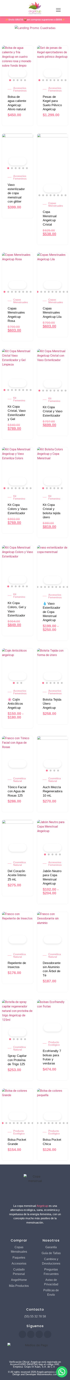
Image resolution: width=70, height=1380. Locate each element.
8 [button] (65, 80)
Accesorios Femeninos (20, 89)
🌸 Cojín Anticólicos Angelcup (15, 704)
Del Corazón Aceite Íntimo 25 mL (17, 875)
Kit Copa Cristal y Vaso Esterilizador (52, 411)
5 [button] (25, 80)
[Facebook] (22, 1334)
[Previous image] (7, 61)
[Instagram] (39, 1334)
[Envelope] (47, 1334)
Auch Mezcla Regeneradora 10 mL (52, 791)
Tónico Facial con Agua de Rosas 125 (17, 791)
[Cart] (7, 10)
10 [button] (67, 587)
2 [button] (14, 80)
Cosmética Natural (19, 779)
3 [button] (17, 80)
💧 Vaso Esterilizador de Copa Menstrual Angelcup (51, 612)
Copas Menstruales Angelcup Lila (52, 313)
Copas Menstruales (55, 204)
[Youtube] (31, 1334)
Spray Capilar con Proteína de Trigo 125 (17, 1060)
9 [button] (65, 195)
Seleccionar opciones (22, 73)
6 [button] (58, 80)
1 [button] (10, 80)
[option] (17, 61)
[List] (10, 36)
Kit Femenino (19, 399)
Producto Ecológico (54, 1043)
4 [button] (21, 80)
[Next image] (28, 61)
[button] (61, 1371)
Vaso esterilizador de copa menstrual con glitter (16, 193)
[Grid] (4, 36)
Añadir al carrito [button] (22, 764)
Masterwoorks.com (47, 1374)
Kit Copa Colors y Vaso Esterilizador (17, 509)
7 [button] (62, 80)
